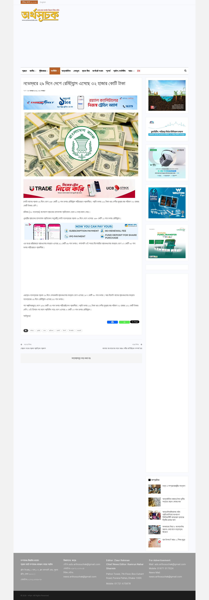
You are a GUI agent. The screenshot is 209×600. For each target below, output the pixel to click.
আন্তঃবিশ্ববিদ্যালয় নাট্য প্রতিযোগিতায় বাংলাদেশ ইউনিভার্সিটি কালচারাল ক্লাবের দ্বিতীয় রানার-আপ (173, 515)
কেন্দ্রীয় (38, 330)
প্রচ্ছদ (24, 71)
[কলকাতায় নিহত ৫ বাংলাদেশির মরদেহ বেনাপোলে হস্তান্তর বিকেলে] (154, 529)
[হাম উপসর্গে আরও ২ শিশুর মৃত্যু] (154, 542)
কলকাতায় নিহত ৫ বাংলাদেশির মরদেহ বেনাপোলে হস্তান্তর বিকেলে (173, 529)
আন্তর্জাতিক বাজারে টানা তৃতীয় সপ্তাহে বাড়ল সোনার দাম (174, 500)
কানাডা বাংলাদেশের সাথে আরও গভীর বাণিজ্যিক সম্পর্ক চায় (122, 348)
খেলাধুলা (76, 71)
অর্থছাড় (32, 330)
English (43, 2)
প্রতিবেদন (51, 330)
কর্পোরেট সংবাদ (97, 71)
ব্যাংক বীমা (86, 71)
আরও (130, 71)
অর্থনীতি (54, 71)
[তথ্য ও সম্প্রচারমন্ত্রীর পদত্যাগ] (154, 489)
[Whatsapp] (124, 322)
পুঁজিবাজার (42, 71)
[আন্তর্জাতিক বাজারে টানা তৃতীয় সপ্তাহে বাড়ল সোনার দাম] (154, 502)
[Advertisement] (106, 43)
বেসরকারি (79, 330)
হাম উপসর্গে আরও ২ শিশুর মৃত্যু (174, 539)
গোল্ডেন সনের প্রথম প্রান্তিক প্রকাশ (33, 348)
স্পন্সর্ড (108, 71)
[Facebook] (112, 322)
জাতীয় (32, 71)
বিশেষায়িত (71, 330)
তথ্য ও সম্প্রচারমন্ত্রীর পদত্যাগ (174, 486)
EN (138, 71)
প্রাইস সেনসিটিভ (119, 71)
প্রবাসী (58, 330)
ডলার (44, 330)
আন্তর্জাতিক (66, 71)
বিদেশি (64, 330)
